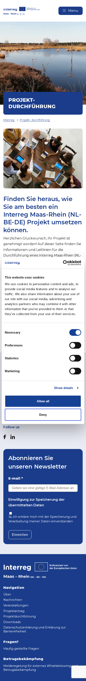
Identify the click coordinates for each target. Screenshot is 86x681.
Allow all (43, 401)
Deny (43, 414)
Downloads (12, 622)
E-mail (15, 478)
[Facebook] (4, 437)
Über (7, 594)
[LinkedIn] (12, 437)
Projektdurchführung (19, 616)
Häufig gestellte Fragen (21, 648)
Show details (63, 388)
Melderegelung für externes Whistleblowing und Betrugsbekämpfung (40, 668)
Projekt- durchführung (35, 119)
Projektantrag (13, 611)
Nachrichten (12, 600)
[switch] (75, 345)
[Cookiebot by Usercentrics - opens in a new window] (63, 262)
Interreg (8, 119)
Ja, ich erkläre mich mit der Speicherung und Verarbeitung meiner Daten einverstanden (42, 519)
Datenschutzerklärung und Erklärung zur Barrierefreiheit (34, 629)
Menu (72, 11)
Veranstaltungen (15, 605)
